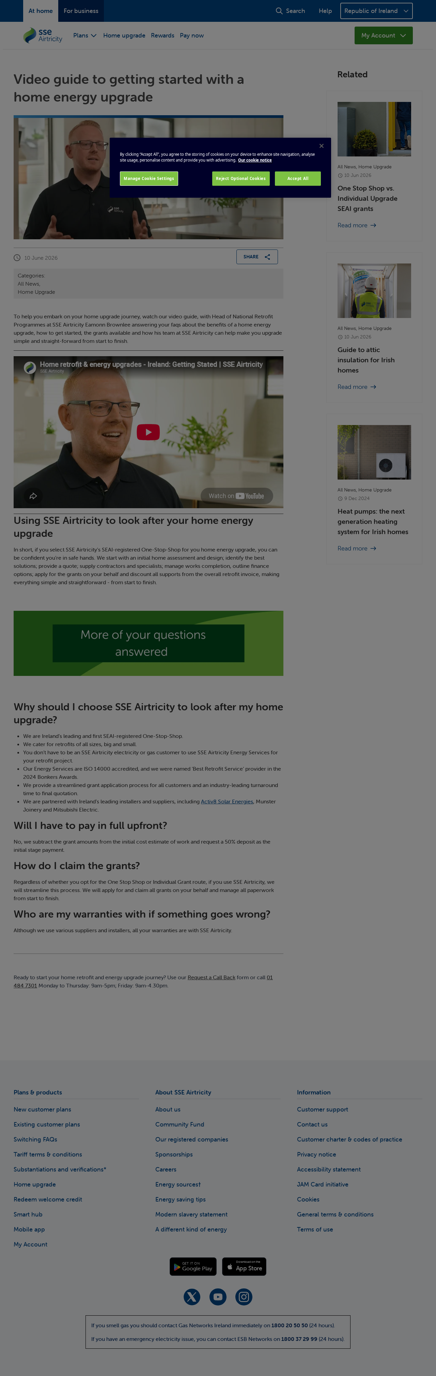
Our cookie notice (255, 160)
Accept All (298, 178)
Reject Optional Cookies (241, 178)
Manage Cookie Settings (149, 178)
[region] (220, 168)
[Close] (321, 145)
